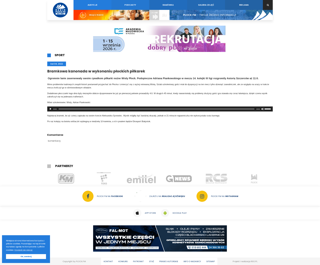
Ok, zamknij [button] (26, 256)
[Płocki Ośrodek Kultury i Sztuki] (103, 178)
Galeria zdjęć (206, 5)
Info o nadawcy (192, 261)
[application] (160, 108)
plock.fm (81, 261)
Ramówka (168, 5)
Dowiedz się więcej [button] (23, 250)
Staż (151, 261)
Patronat (138, 261)
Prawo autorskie (168, 261)
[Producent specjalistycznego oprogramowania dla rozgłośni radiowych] (179, 178)
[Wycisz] (262, 109)
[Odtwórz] (50, 109)
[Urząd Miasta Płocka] (254, 178)
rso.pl (254, 261)
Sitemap (210, 261)
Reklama (244, 5)
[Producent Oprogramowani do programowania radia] (216, 178)
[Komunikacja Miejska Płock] (66, 178)
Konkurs (123, 261)
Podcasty (130, 5)
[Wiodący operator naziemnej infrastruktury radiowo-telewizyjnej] (141, 178)
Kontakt (108, 261)
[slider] (268, 108)
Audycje (92, 5)
